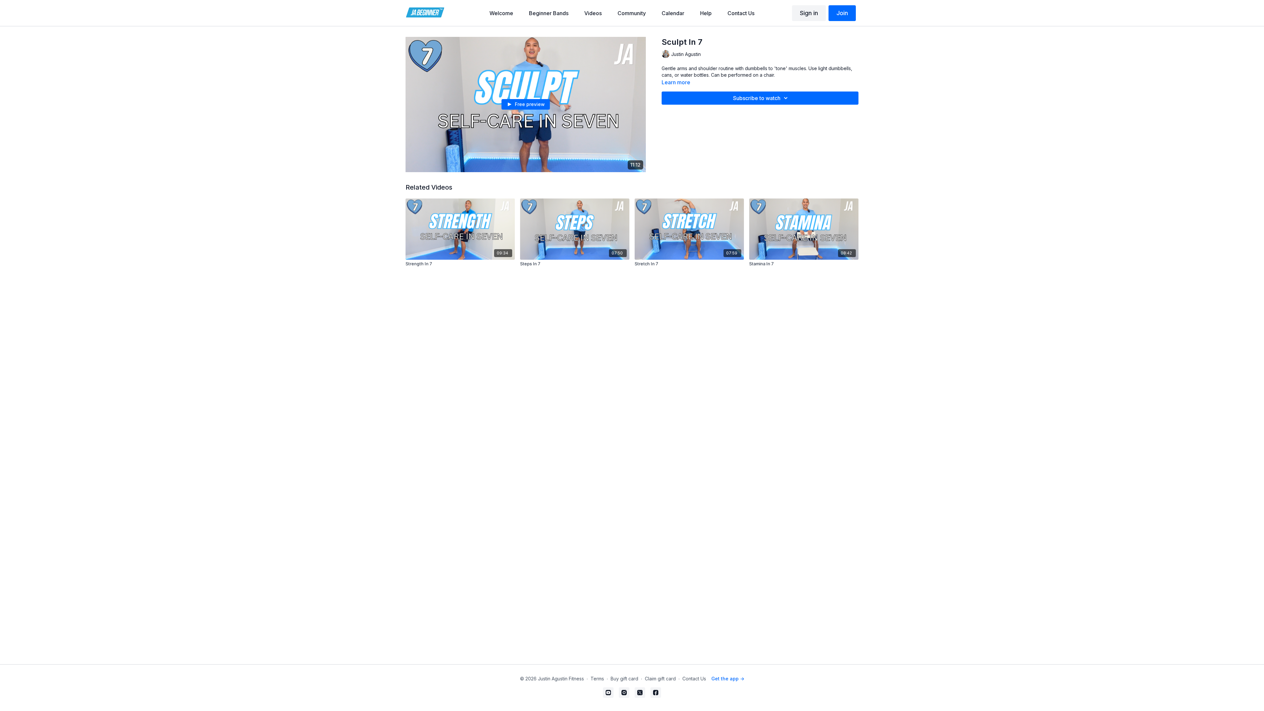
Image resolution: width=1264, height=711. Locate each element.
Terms (597, 678)
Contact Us (694, 678)
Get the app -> (727, 678)
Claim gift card (660, 678)
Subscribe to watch (756, 98)
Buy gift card (624, 678)
